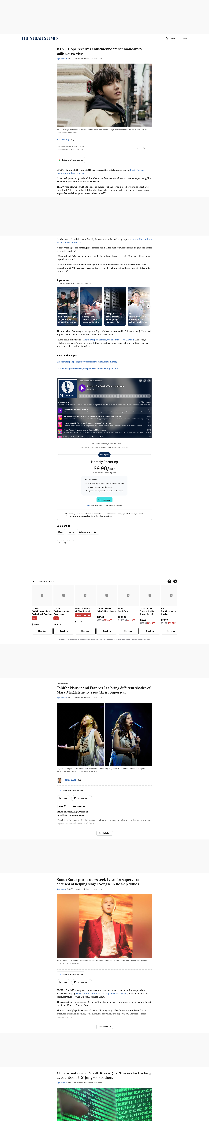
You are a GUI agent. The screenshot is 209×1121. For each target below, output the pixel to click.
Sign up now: (62, 58)
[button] (170, 38)
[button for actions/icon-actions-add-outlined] (72, 139)
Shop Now (42, 631)
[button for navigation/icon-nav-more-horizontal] (149, 148)
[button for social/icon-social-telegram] (137, 148)
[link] (39, 38)
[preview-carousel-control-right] (148, 306)
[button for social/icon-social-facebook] (143, 148)
